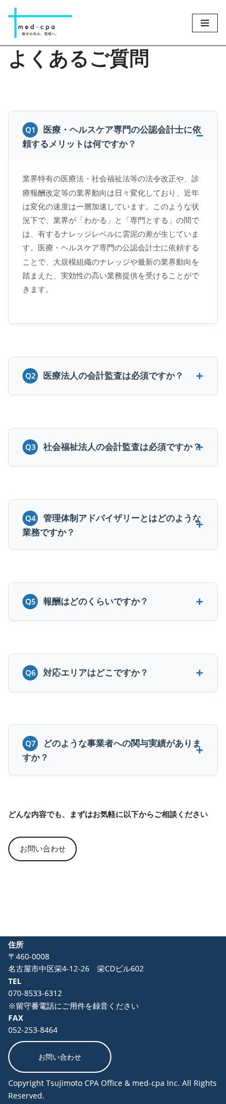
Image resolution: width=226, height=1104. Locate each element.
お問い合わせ (43, 848)
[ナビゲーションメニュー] (205, 23)
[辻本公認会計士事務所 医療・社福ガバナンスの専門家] (40, 23)
